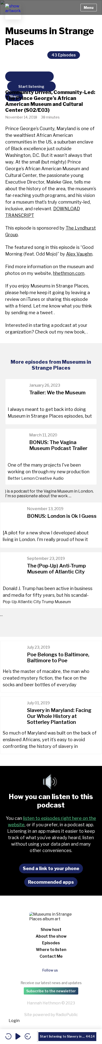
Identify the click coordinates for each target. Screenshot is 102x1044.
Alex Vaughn (79, 254)
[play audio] (18, 1037)
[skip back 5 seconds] (8, 1036)
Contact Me (51, 956)
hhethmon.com (68, 273)
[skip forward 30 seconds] (28, 1036)
